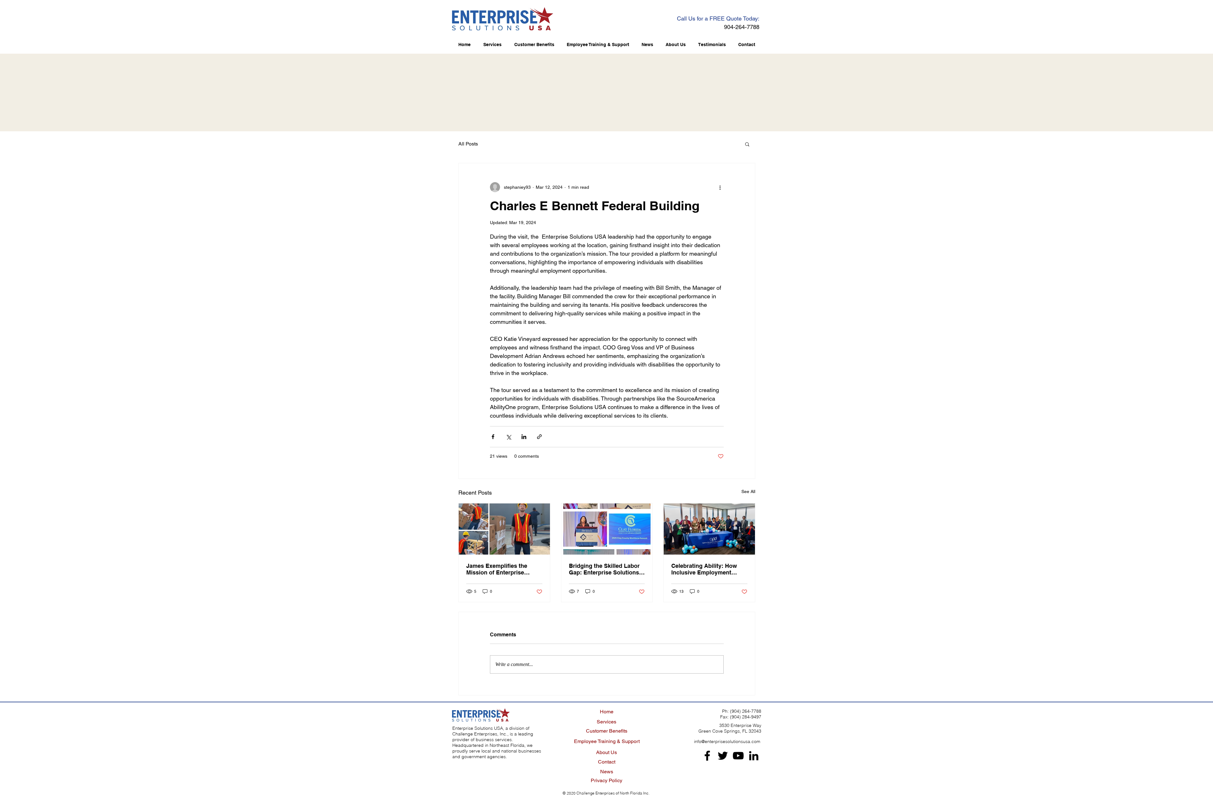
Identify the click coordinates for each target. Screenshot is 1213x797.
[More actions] (720, 187)
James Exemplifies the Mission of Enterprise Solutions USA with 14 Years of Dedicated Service (502, 569)
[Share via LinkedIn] (524, 437)
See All (748, 491)
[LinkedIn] (753, 755)
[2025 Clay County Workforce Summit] (607, 529)
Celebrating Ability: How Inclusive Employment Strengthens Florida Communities (704, 569)
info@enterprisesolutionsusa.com (727, 741)
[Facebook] (707, 755)
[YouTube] (738, 755)
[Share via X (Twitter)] (508, 437)
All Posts (468, 144)
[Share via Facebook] (493, 437)
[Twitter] (722, 755)
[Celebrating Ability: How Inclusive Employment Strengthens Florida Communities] (709, 529)
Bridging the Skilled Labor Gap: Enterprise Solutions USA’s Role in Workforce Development (604, 569)
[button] (747, 143)
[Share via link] (539, 437)
